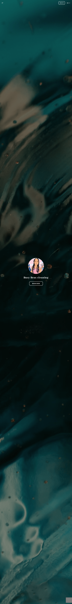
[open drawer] (2, 3)
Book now (36, 283)
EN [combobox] (67, 3)
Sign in (62, 3)
